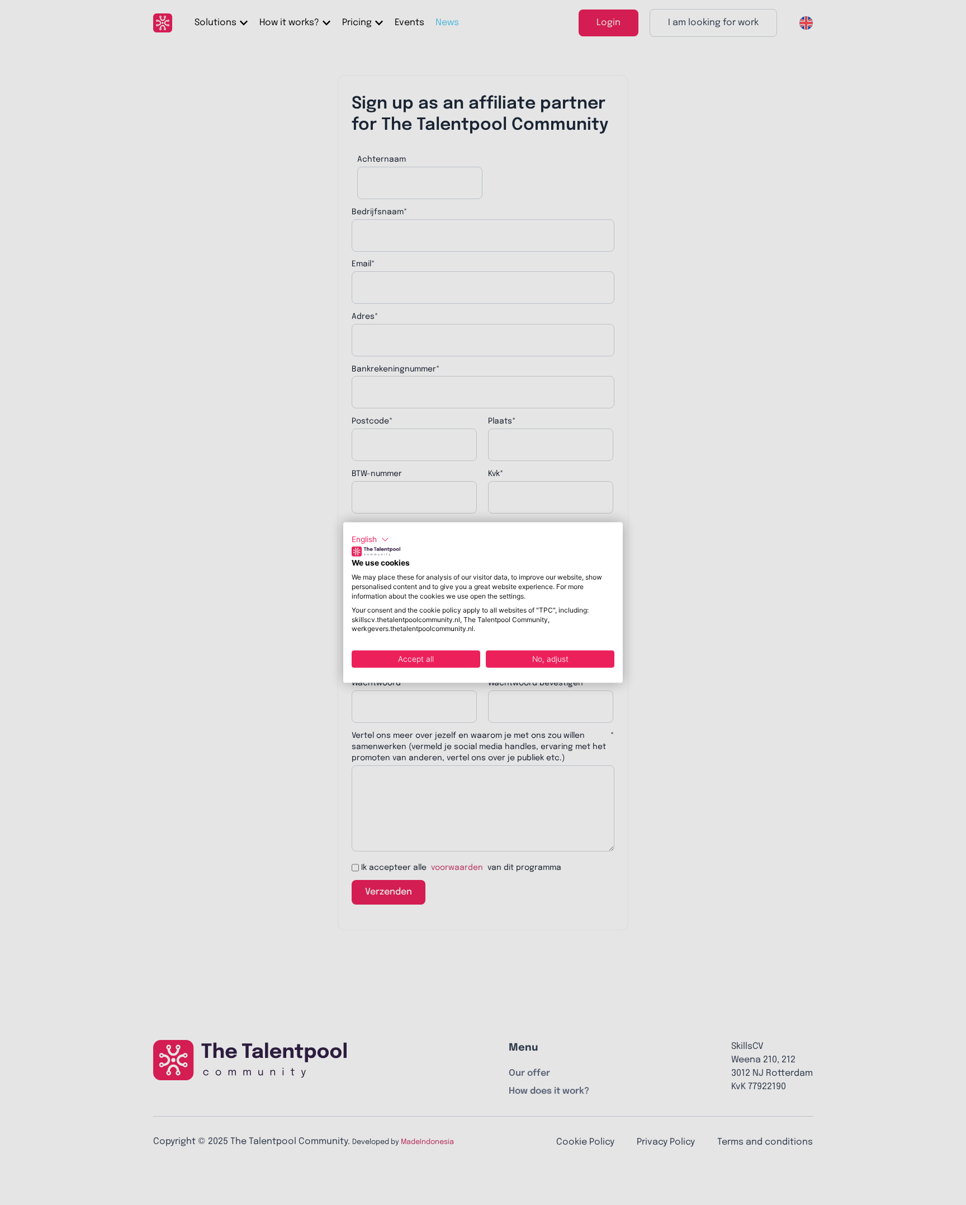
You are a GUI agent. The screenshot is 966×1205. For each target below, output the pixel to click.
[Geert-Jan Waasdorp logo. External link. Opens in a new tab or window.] (376, 551)
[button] (370, 540)
